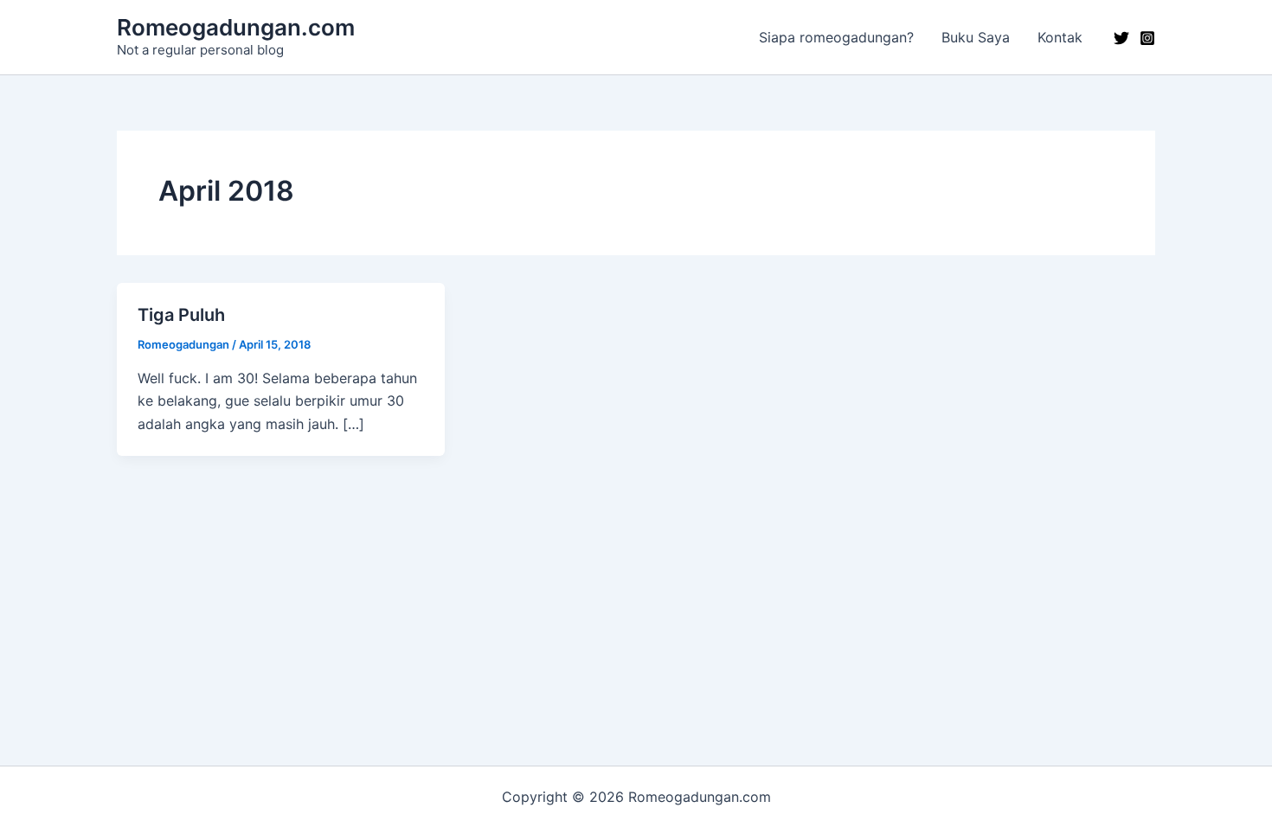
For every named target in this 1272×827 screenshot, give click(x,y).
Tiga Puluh (181, 315)
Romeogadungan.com (236, 27)
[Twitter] (1121, 38)
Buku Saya (975, 37)
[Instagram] (1147, 38)
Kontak (1060, 37)
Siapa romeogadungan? (836, 37)
